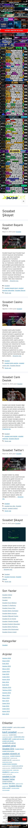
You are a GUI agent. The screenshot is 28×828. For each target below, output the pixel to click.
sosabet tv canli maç (14, 772)
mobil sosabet (20, 732)
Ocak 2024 (5, 706)
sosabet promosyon (16, 768)
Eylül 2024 (5, 685)
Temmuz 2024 (6, 690)
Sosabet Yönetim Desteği (10, 621)
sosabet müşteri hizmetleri (9, 764)
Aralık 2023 (5, 709)
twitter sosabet (6, 788)
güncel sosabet (6, 729)
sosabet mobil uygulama (7, 762)
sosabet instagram (15, 756)
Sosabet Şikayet (20, 290)
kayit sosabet (9, 732)
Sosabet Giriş (6, 597)
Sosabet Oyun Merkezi (9, 603)
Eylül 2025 (5, 663)
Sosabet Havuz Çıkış (8, 608)
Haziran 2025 (6, 666)
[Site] (14, 51)
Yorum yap (7, 293)
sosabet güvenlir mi (11, 753)
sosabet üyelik (5, 786)
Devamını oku (14, 281)
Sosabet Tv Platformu (9, 605)
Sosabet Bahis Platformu (10, 627)
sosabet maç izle (7, 760)
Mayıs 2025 (6, 669)
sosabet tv (6, 772)
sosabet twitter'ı (13, 508)
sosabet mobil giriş (16, 760)
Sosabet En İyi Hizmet (9, 619)
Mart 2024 (5, 701)
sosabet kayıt (6, 758)
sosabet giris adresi (9, 743)
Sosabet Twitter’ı (13, 450)
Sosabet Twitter (8, 779)
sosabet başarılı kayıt (11, 288)
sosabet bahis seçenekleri (7, 736)
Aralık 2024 (5, 677)
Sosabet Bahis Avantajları (10, 611)
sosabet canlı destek (10, 436)
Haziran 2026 (6, 658)
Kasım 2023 (6, 711)
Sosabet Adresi (7, 595)
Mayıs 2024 (6, 695)
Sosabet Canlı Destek (11, 378)
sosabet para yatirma (17, 766)
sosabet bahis (12, 735)
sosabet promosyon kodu (7, 770)
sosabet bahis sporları (11, 363)
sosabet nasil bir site (6, 766)
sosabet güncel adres (8, 751)
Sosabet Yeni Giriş (8, 783)
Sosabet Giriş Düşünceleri (10, 629)
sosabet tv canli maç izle (7, 774)
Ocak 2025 (5, 674)
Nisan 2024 (6, 698)
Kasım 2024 (6, 679)
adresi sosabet (7, 727)
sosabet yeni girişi (19, 783)
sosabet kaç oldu (9, 506)
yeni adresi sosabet (15, 788)
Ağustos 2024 (6, 687)
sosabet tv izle (8, 776)
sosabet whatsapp (7, 781)
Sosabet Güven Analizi (9, 632)
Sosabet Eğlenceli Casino (10, 616)
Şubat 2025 (6, 671)
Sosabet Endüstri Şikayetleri (11, 624)
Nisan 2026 (6, 661)
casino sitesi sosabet (19, 727)
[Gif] (14, 82)
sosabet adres (5, 734)
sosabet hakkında (5, 756)
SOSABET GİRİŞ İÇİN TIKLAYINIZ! (14, 30)
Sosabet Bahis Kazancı (9, 613)
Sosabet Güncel (19, 749)
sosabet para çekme (6, 768)
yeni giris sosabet (5, 790)
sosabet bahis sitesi (18, 737)
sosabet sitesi (16, 770)
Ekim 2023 (5, 714)
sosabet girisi (9, 745)
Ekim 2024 (5, 682)
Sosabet (7, 285)
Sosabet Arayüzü (9, 577)
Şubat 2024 (6, 703)
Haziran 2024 (6, 693)
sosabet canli (6, 739)
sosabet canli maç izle (18, 739)
